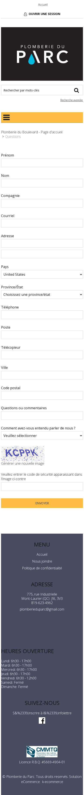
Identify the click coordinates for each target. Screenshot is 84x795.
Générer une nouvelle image (22, 463)
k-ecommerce (52, 781)
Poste (5, 327)
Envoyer (42, 503)
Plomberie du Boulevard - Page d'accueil (31, 132)
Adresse (7, 236)
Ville (4, 368)
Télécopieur (10, 347)
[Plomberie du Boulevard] (42, 54)
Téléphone (10, 307)
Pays (5, 267)
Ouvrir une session (44, 14)
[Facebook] (42, 720)
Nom (5, 176)
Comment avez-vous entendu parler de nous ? (38, 428)
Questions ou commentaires (24, 408)
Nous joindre (42, 561)
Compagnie (10, 196)
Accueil (43, 5)
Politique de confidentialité (42, 568)
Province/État (12, 287)
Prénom (7, 155)
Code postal (10, 388)
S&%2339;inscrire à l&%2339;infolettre (42, 713)
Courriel (7, 216)
